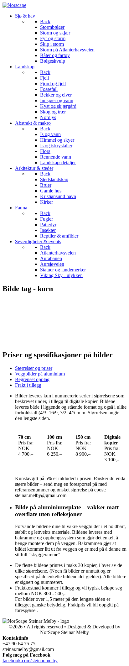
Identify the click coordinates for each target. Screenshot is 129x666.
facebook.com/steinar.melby (30, 660)
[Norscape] (14, 5)
